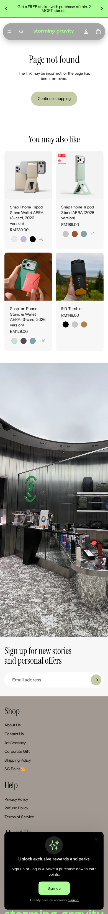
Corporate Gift (17, 751)
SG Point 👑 (14, 768)
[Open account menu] (86, 32)
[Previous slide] (6, 8)
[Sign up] (96, 679)
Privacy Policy (16, 799)
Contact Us (14, 733)
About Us (12, 724)
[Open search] (21, 32)
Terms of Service (19, 816)
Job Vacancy (15, 742)
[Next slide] (102, 8)
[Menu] (9, 31)
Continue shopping (54, 98)
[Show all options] (41, 239)
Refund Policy (16, 807)
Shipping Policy (17, 760)
